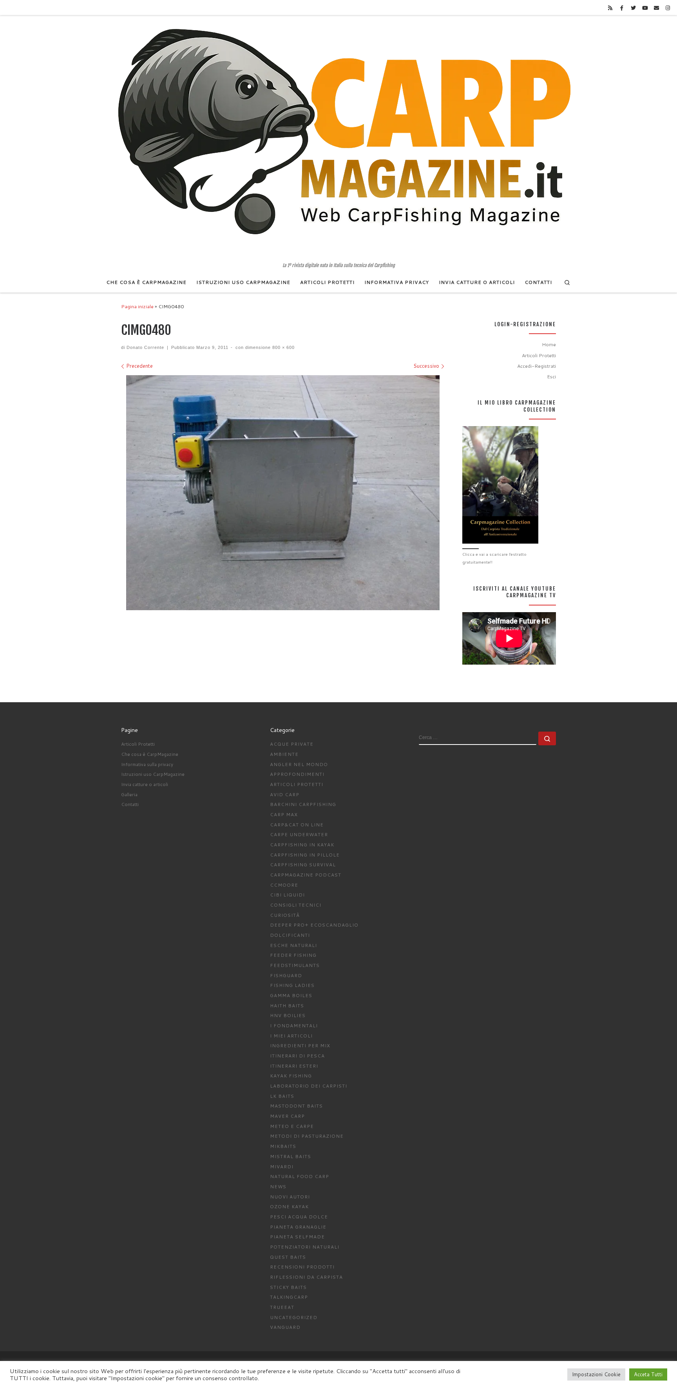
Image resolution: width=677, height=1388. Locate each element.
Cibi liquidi (287, 894)
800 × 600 (283, 347)
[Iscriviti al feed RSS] (610, 8)
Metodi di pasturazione (307, 1136)
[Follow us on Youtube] (645, 8)
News (278, 1186)
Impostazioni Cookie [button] (596, 1374)
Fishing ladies (292, 985)
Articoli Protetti (539, 355)
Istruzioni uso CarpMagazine (153, 774)
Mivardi (281, 1166)
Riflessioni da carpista (306, 1277)
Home (549, 344)
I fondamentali (294, 1025)
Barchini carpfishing (303, 804)
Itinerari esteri (294, 1066)
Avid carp (284, 794)
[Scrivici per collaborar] (656, 8)
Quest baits (288, 1257)
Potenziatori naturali (304, 1246)
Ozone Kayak (289, 1206)
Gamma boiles (291, 995)
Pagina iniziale (137, 306)
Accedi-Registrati (536, 365)
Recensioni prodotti (302, 1266)
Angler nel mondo (299, 764)
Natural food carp (299, 1176)
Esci (551, 376)
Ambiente (284, 754)
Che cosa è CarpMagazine (149, 754)
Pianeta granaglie (298, 1227)
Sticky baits (288, 1287)
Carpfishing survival (303, 864)
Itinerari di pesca (297, 1055)
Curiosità (285, 915)
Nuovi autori (290, 1196)
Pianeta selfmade (297, 1236)
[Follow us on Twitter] (633, 8)
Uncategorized (293, 1317)
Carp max (284, 814)
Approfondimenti (297, 774)
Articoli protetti (296, 784)
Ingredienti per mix (300, 1045)
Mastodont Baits (296, 1105)
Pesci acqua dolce (299, 1216)
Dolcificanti (290, 935)
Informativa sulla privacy (147, 764)
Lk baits (282, 1096)
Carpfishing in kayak (302, 844)
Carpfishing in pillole (305, 854)
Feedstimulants (295, 965)
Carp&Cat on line (297, 824)
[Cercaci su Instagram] (668, 8)
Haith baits (287, 1005)
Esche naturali (293, 945)
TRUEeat (282, 1307)
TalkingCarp (289, 1297)
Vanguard (285, 1327)
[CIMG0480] (283, 492)
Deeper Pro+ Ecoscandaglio (314, 925)
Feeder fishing (293, 955)
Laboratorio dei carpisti (308, 1086)
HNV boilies (288, 1015)
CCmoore (284, 885)
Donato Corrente (145, 347)
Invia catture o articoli (144, 784)
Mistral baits (290, 1156)
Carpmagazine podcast (305, 874)
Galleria (129, 794)
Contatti (130, 804)
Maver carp (287, 1116)
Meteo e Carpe (292, 1126)
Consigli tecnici (295, 905)
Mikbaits (283, 1146)
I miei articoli (291, 1035)
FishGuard (286, 975)
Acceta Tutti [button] (648, 1374)
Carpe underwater (299, 834)
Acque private (291, 744)
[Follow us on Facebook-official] (622, 8)
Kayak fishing (291, 1075)
